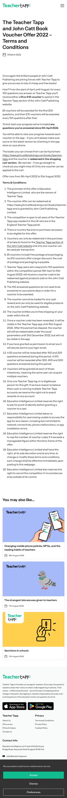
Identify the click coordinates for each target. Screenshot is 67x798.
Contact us (7, 731)
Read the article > (33, 533)
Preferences (33, 792)
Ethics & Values (9, 728)
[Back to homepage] (16, 6)
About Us (6, 720)
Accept (34, 775)
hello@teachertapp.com (17, 756)
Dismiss (33, 783)
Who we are (7, 724)
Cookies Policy (41, 728)
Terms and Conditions (44, 720)
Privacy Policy (41, 724)
